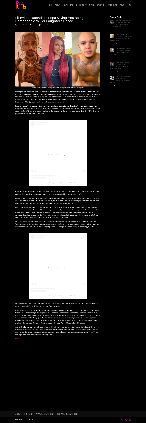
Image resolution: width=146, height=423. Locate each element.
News (65, 5)
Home (50, 5)
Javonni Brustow (23, 25)
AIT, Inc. (30, 420)
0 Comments (49, 25)
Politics (123, 5)
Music (91, 5)
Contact (28, 414)
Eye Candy (101, 5)
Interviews (112, 5)
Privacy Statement (45, 414)
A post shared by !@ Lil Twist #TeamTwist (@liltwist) (57, 183)
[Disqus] (57, 369)
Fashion (73, 5)
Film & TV (83, 5)
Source (17, 339)
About (57, 5)
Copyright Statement (67, 414)
